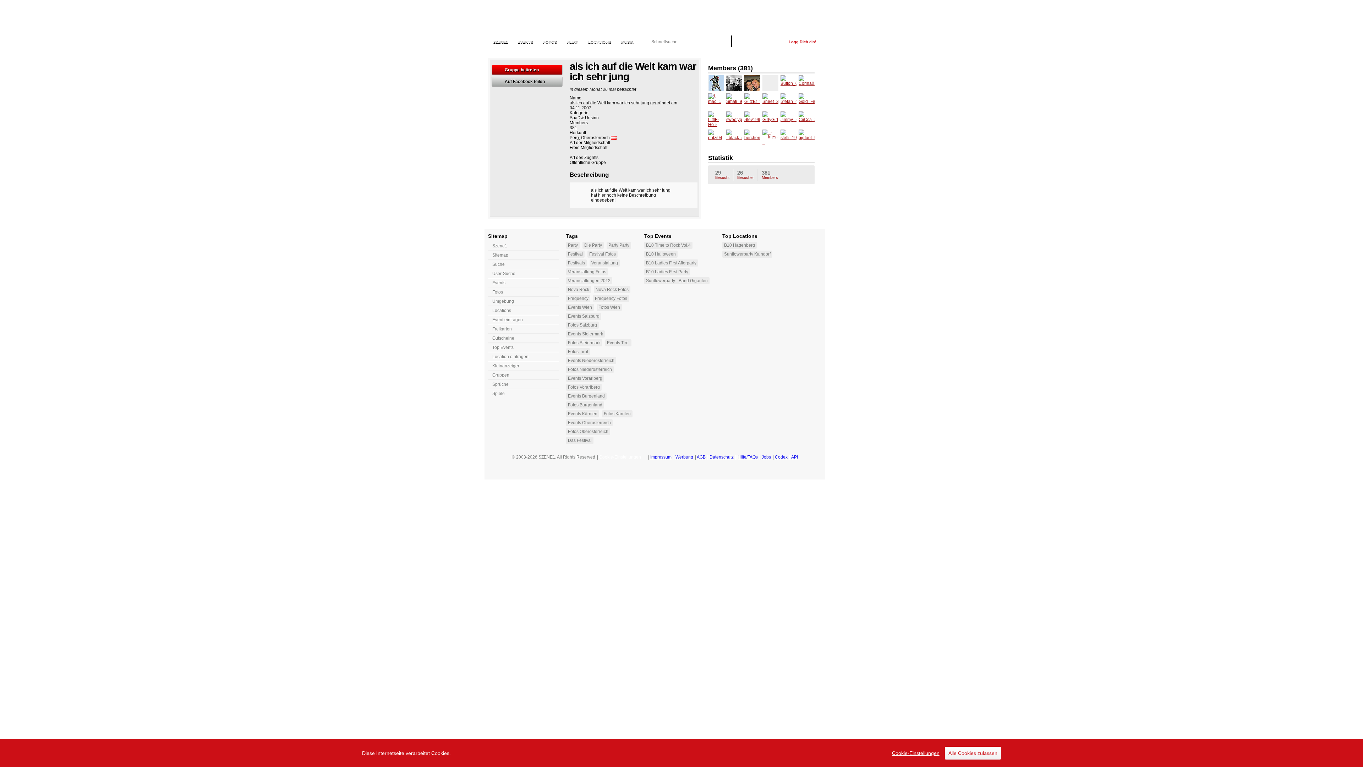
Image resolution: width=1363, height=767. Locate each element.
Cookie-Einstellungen (916, 753)
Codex (781, 457)
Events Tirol (618, 342)
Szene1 (499, 245)
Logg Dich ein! (802, 42)
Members (770, 175)
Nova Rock (578, 289)
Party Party (618, 245)
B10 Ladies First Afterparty (671, 263)
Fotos (550, 42)
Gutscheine (503, 338)
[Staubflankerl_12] (770, 83)
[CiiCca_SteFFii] (807, 119)
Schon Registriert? (760, 42)
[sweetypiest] (734, 119)
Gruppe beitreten (522, 69)
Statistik (720, 157)
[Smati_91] (734, 101)
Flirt (572, 42)
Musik (627, 42)
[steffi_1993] (789, 138)
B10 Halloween (661, 254)
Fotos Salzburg (582, 325)
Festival (575, 254)
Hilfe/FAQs (748, 457)
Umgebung (503, 301)
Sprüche (500, 384)
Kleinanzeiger (505, 365)
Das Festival (580, 440)
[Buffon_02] (789, 83)
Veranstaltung (604, 263)
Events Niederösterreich (591, 360)
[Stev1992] (752, 119)
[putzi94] (716, 138)
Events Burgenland (586, 396)
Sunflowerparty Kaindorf (747, 254)
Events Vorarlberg (585, 378)
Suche (498, 264)
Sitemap (500, 255)
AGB (701, 457)
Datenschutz (722, 457)
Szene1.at (526, 19)
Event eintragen (507, 319)
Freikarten (502, 329)
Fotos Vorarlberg (584, 387)
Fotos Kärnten (617, 413)
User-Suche (503, 273)
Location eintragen (510, 356)
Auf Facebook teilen (525, 81)
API (794, 457)
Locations (599, 42)
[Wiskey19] (734, 83)
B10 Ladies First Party (667, 271)
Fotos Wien (609, 307)
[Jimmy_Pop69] (789, 119)
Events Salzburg (584, 316)
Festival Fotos (602, 254)
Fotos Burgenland (585, 404)
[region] (681, 753)
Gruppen (500, 375)
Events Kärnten (582, 413)
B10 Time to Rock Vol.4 (668, 245)
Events (525, 42)
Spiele (498, 393)
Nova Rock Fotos (612, 289)
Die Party (593, 245)
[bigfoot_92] (807, 138)
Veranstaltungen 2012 (589, 280)
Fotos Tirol (578, 351)
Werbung (684, 457)
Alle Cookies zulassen (972, 753)
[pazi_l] (752, 83)
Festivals (576, 263)
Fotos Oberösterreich (588, 431)
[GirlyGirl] (770, 119)
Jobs (766, 457)
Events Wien (580, 307)
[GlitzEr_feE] (752, 101)
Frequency (578, 298)
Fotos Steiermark (584, 342)
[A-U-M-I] (716, 83)
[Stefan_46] (789, 101)
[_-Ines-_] (770, 138)
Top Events (503, 347)
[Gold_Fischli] (807, 101)
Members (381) (730, 68)
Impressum (661, 457)
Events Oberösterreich (589, 422)
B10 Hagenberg (739, 245)
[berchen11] (752, 138)
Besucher (745, 175)
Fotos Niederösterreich (590, 369)
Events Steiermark (585, 334)
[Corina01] (807, 83)
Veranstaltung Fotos (587, 271)
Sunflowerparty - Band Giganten (677, 280)
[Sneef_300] (770, 101)
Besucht (722, 175)
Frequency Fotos (611, 298)
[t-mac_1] (716, 101)
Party (573, 245)
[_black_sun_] (734, 138)
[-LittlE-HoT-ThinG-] (716, 119)
